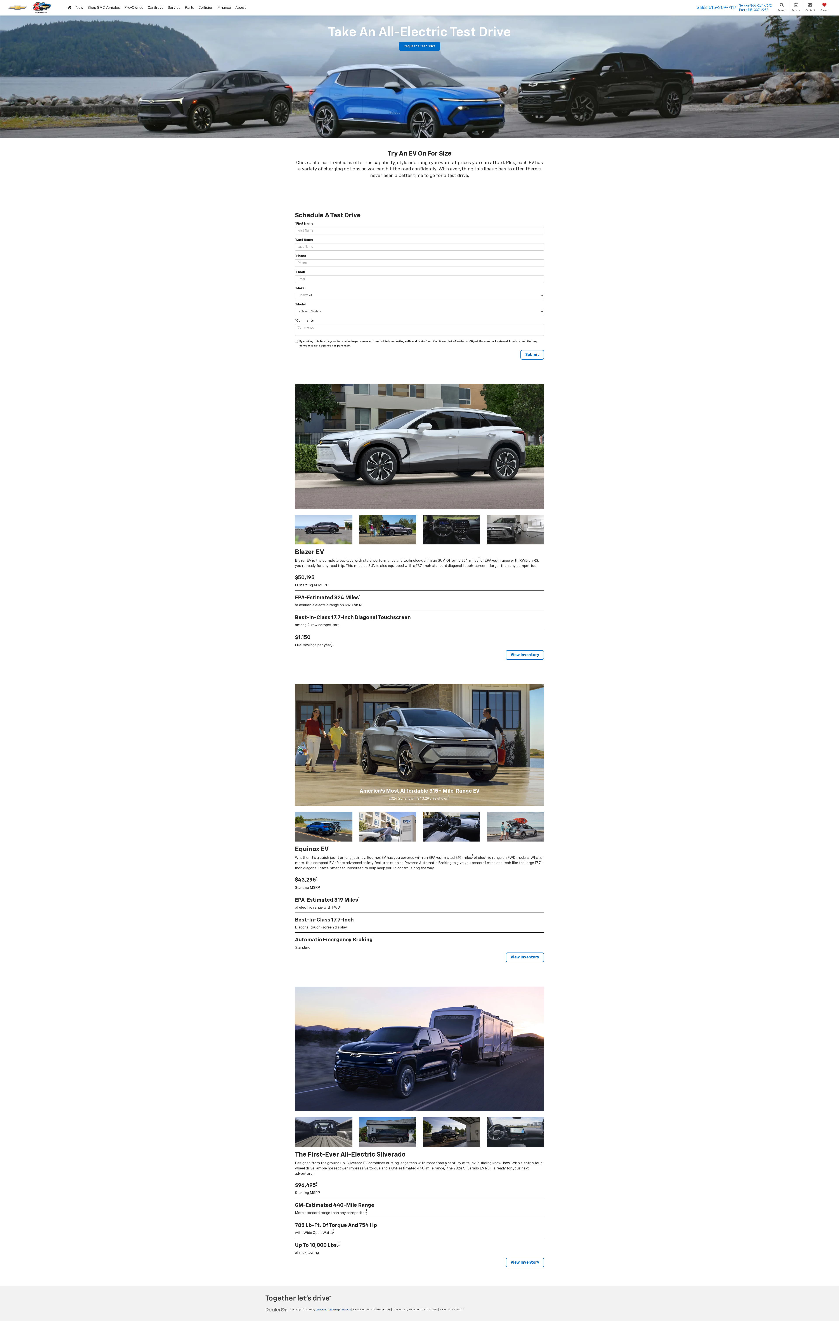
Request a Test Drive (419, 46)
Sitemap (334, 1309)
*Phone (300, 256)
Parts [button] (189, 8)
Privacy (346, 1309)
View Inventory (525, 655)
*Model (300, 304)
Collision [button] (206, 8)
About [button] (240, 8)
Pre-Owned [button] (134, 8)
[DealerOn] (276, 1309)
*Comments (304, 320)
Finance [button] (224, 8)
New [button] (79, 8)
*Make (300, 288)
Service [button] (174, 8)
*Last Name (304, 239)
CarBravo (155, 8)
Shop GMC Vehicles (104, 8)
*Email (300, 272)
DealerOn (321, 1309)
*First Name (304, 223)
